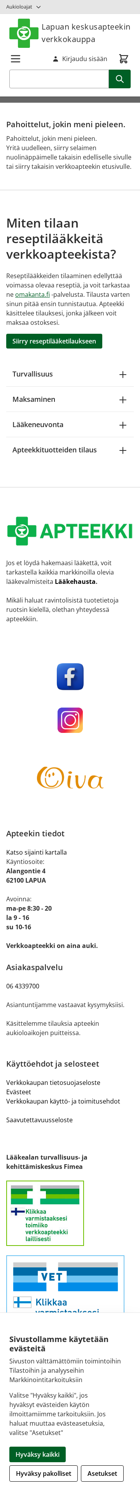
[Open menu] (15, 59)
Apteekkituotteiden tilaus (54, 449)
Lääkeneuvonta (37, 424)
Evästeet (18, 1092)
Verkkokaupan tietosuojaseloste (53, 1082)
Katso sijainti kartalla (36, 852)
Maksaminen (33, 399)
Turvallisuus (32, 373)
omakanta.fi (32, 294)
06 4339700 (22, 986)
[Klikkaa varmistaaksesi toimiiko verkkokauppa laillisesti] (70, 1213)
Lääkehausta (75, 581)
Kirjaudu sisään (84, 58)
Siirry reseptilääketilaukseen (54, 341)
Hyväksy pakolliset (43, 1473)
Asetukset (102, 1473)
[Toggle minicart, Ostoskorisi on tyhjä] (124, 59)
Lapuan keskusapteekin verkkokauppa (86, 32)
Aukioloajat (19, 6)
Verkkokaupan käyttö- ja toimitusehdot (63, 1101)
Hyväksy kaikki (38, 1454)
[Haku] (120, 79)
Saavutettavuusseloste (39, 1120)
